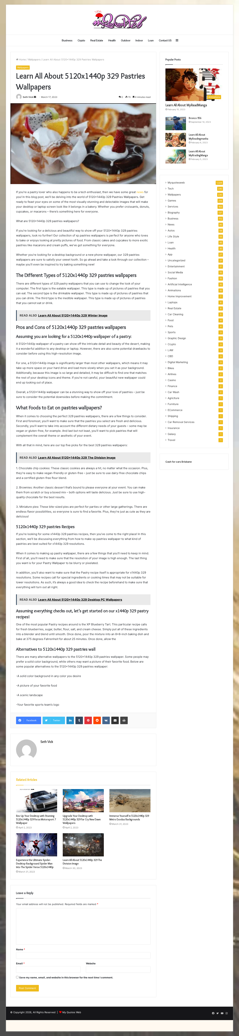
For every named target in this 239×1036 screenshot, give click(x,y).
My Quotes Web (71, 1012)
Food (170, 320)
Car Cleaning (175, 314)
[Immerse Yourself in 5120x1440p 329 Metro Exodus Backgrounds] (129, 800)
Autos (171, 230)
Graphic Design (177, 338)
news (140, 192)
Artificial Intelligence (180, 284)
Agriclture (173, 398)
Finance (172, 386)
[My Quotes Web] (119, 19)
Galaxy (172, 434)
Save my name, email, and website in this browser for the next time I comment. (66, 977)
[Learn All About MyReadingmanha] (175, 140)
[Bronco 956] (175, 123)
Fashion (172, 278)
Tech (171, 188)
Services (173, 206)
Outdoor (125, 40)
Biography (174, 212)
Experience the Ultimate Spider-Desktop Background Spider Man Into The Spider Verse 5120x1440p (35, 863)
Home (22, 59)
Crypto (81, 40)
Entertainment (176, 266)
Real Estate (96, 40)
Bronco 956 (195, 118)
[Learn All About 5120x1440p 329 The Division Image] (83, 844)
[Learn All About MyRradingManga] (175, 156)
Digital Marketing (178, 362)
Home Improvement (180, 296)
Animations (174, 290)
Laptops (172, 302)
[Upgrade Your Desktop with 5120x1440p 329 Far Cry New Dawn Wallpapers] (83, 800)
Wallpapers (34, 59)
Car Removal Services (181, 422)
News (171, 224)
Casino (172, 380)
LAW (170, 350)
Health (112, 40)
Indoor (139, 40)
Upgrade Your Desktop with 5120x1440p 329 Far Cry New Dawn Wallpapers (82, 819)
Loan (151, 40)
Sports (172, 332)
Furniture (173, 404)
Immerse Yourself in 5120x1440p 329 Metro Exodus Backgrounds (129, 817)
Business (67, 40)
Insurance (174, 428)
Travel (171, 439)
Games (172, 200)
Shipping (173, 416)
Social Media (175, 272)
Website (91, 963)
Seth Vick (28, 97)
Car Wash (173, 392)
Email (20, 963)
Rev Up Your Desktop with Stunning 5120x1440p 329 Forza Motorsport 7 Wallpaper (36, 819)
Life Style (173, 236)
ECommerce (175, 410)
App (170, 254)
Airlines (172, 374)
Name (20, 949)
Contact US (165, 40)
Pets (170, 326)
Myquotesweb (176, 182)
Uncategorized (176, 260)
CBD (170, 356)
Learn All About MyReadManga (186, 105)
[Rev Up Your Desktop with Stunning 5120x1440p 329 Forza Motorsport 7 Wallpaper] (36, 800)
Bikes (171, 368)
